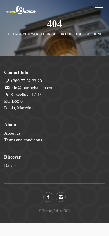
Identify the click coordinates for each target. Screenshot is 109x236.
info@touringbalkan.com (32, 87)
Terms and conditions (23, 140)
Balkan (10, 165)
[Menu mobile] (99, 11)
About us (12, 133)
